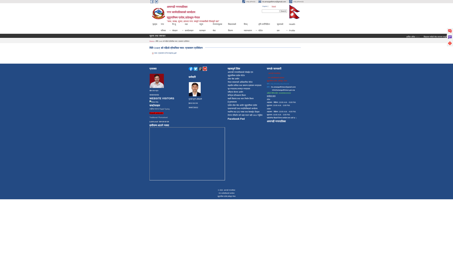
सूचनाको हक (280, 27)
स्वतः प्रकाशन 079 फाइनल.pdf (165, 53)
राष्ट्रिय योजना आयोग (235, 92)
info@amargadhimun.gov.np (283, 90)
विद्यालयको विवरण (232, 27)
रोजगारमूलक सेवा (217, 27)
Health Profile (292, 27)
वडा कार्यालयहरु (189, 27)
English (264, 6)
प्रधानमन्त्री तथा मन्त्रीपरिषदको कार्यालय (242, 108)
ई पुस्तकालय (232, 102)
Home (151, 41)
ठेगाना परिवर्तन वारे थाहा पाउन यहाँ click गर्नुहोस (245, 115)
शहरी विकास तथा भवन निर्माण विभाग (241, 99)
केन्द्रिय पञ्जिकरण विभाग (237, 95)
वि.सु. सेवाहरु (175, 27)
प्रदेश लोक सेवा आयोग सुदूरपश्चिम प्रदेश (242, 105)
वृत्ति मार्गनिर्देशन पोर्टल (264, 27)
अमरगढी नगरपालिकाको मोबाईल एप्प (240, 72)
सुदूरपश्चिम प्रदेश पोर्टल (236, 75)
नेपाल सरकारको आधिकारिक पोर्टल (240, 82)
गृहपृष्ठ (154, 24)
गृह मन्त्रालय (232, 89)
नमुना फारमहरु (202, 27)
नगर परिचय (163, 27)
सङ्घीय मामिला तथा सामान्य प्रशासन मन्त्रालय (244, 85)
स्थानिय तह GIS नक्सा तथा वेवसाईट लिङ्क (244, 112)
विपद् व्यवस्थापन (248, 27)
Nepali (274, 6)
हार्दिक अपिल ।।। (408, 37)
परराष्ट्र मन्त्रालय (243, 89)
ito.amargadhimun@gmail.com (283, 87)
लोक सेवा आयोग (233, 79)
